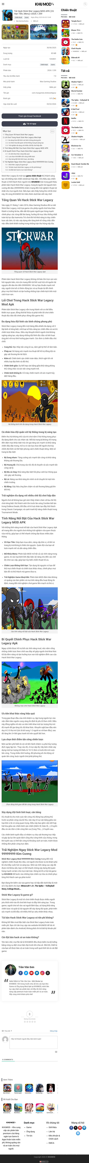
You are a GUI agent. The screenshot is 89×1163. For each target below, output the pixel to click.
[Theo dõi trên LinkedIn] (84, 1128)
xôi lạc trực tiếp (20, 1154)
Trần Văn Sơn (26, 967)
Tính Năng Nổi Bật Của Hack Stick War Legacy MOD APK (26, 148)
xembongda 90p (42, 1154)
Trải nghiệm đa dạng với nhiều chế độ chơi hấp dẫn (25, 145)
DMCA (51, 1143)
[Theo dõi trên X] (76, 1128)
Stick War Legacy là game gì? (18, 165)
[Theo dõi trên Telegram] (78, 1133)
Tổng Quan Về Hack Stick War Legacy (19, 135)
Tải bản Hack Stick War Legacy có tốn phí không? (24, 167)
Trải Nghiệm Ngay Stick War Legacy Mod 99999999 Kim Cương (29, 162)
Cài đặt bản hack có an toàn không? (20, 170)
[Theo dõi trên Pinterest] (80, 1128)
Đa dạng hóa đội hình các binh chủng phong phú (24, 140)
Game (26, 17)
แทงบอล (13, 1154)
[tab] (64, 17)
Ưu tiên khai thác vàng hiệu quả (19, 154)
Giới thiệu (53, 1127)
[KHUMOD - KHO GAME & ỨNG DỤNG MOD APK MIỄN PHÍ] (44, 4)
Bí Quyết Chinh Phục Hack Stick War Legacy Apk (23, 151)
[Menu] (3, 4)
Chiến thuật (18, 17)
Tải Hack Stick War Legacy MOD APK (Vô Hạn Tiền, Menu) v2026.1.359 (34, 12)
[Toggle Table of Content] (51, 131)
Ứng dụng (30, 1132)
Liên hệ (52, 1132)
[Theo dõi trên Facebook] (71, 1128)
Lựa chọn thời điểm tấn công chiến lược (21, 156)
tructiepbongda (52, 1154)
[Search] (85, 4)
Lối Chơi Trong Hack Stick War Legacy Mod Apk (23, 137)
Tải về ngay (31, 124)
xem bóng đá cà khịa (31, 1154)
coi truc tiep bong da (63, 1154)
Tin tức (29, 1136)
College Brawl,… (14, 889)
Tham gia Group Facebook (29, 116)
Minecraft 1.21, (28, 886)
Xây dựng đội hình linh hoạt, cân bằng (21, 159)
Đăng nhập (53, 1031)
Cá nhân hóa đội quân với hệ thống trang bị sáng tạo (26, 143)
